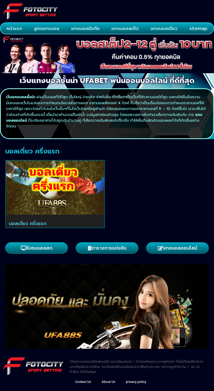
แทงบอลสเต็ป (125, 28)
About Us (108, 382)
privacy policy (136, 382)
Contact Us (83, 382)
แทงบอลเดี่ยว (164, 28)
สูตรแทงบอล (46, 28)
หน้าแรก (14, 28)
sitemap (198, 28)
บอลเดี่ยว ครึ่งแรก (27, 223)
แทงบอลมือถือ (85, 28)
